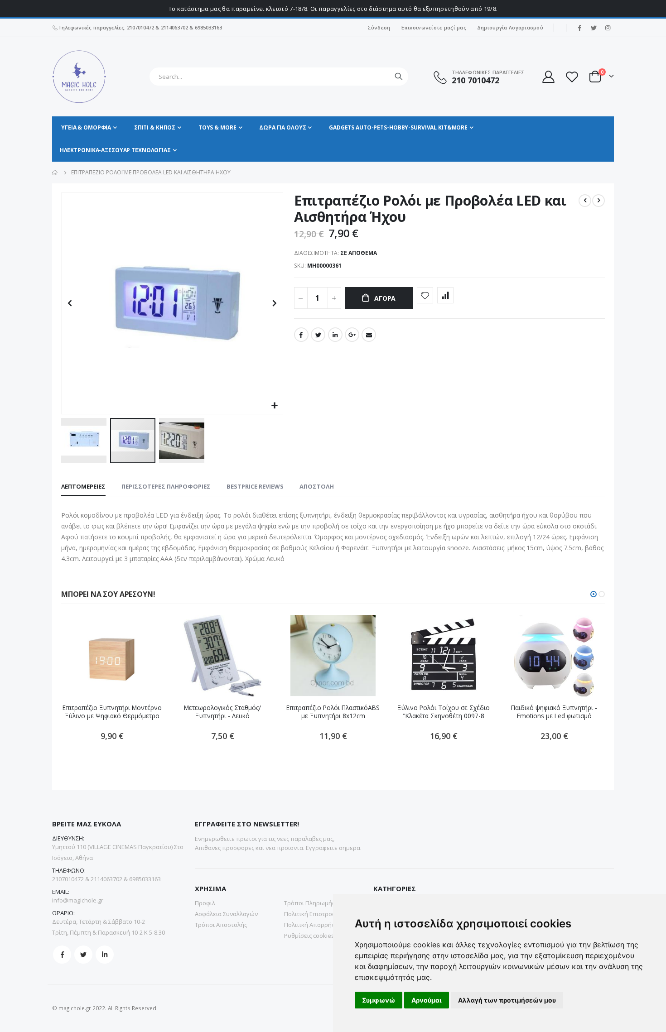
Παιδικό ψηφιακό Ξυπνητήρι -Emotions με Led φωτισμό (554, 712)
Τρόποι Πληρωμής (309, 903)
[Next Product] (598, 200)
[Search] (398, 76)
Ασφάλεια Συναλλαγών (226, 914)
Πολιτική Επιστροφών (314, 914)
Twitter (318, 334)
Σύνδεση (379, 27)
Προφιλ (205, 903)
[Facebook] (579, 28)
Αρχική (55, 172)
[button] (275, 406)
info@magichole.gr (77, 900)
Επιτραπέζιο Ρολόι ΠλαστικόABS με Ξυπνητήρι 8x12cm (333, 712)
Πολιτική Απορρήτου (313, 925)
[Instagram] (607, 28)
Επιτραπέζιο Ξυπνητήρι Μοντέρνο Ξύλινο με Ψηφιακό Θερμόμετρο (112, 712)
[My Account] (548, 77)
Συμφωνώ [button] (378, 1000)
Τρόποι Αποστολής (221, 925)
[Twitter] (593, 28)
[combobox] (279, 76)
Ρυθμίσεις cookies (309, 935)
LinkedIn (335, 334)
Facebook (301, 334)
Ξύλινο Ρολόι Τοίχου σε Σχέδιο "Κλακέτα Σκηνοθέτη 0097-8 (443, 712)
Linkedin (105, 955)
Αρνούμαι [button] (426, 1000)
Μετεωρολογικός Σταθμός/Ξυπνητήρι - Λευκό (222, 712)
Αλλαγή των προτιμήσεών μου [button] (507, 1000)
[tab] (83, 487)
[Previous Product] (585, 200)
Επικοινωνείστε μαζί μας (433, 27)
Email (369, 334)
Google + (352, 334)
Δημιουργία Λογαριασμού (510, 27)
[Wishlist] (572, 77)
